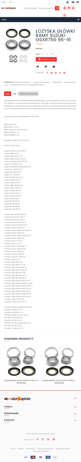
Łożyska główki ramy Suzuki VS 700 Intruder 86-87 (21, 380)
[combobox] (5, 2)
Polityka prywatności (45, 449)
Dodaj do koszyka (48, 59)
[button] (30, 29)
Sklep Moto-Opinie (22, 82)
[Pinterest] (64, 73)
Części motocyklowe (41, 82)
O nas (12, 449)
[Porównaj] (26, 364)
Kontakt (21, 449)
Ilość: (38, 54)
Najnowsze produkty (41, 451)
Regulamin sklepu (63, 449)
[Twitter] (51, 73)
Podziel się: (40, 73)
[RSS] (60, 73)
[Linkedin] (56, 73)
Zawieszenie (57, 82)
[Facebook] (47, 73)
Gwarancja (30, 449)
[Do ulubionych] (24, 364)
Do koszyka (20, 363)
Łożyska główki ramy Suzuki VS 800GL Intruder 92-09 (59, 380)
